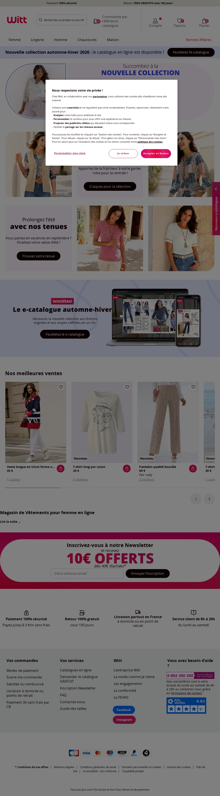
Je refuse (123, 153)
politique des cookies (150, 142)
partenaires (100, 96)
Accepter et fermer (156, 153)
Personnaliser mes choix (70, 153)
